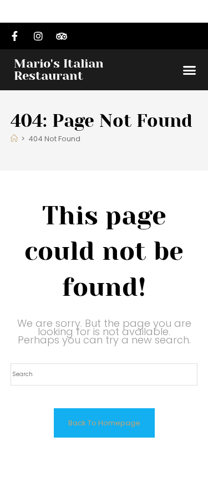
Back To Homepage (104, 423)
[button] (189, 69)
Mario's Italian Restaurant (59, 69)
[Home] (14, 138)
